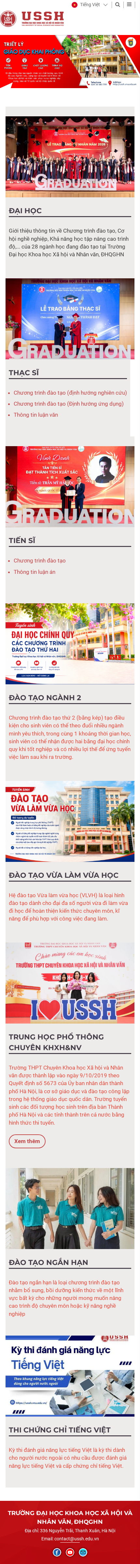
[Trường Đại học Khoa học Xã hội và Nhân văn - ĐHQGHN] (8, 18)
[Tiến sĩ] (70, 486)
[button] (86, 5)
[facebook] (56, 1552)
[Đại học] (70, 156)
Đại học (25, 210)
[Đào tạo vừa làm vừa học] (70, 820)
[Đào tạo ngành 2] (70, 643)
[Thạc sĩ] (70, 318)
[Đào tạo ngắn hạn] (70, 1208)
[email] (83, 1552)
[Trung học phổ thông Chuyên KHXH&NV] (70, 982)
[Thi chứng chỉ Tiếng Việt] (70, 1375)
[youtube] (70, 1552)
